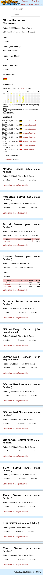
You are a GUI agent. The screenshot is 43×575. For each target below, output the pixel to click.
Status (25, 1)
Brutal (25, 149)
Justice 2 (32, 121)
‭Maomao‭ (9, 159)
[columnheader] (8, 239)
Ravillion (32, 133)
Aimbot (32, 145)
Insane (25, 121)
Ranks (35, 1)
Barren (22, 88)
